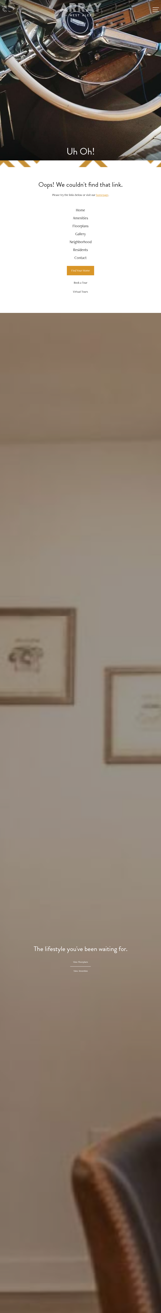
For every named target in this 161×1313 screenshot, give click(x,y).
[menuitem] (80, 210)
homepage (102, 195)
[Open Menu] (156, 10)
